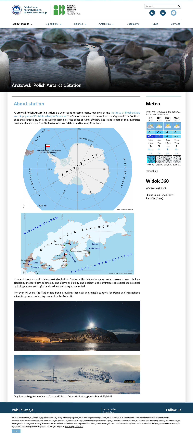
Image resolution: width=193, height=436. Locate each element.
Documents (132, 23)
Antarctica (105, 23)
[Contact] (163, 13)
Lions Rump (153, 194)
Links (155, 23)
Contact (175, 23)
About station (21, 23)
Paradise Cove (154, 198)
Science (78, 23)
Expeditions (51, 23)
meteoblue (152, 170)
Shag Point (167, 194)
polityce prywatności (74, 426)
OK (16, 431)
